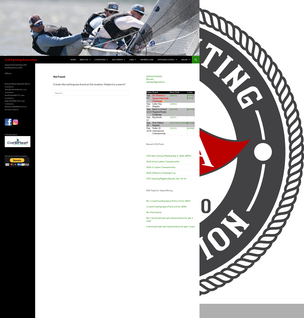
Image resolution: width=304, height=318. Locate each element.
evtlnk (190, 95)
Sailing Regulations (155, 82)
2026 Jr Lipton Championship (160, 167)
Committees (100, 60)
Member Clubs (146, 60)
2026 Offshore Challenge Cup (161, 172)
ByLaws (150, 79)
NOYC (173, 123)
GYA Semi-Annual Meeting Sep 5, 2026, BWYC (169, 155)
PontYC (174, 109)
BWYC (173, 96)
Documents (117, 60)
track (190, 98)
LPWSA (183, 123)
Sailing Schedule (154, 76)
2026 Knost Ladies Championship (162, 161)
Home (73, 60)
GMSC (173, 104)
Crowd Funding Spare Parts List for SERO (166, 206)
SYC (178, 123)
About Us (84, 60)
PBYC (173, 117)
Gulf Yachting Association (21, 59)
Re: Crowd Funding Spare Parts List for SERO (168, 201)
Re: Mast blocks (154, 212)
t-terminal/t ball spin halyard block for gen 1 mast (170, 226)
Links (131, 60)
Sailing (184, 60)
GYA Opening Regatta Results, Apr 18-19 (166, 178)
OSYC (173, 128)
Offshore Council (166, 60)
